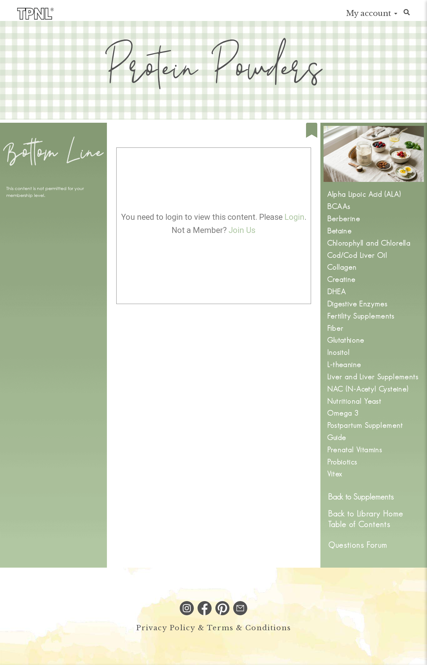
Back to (361, 496)
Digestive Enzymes (357, 303)
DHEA (336, 291)
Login (294, 217)
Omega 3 (343, 413)
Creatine (341, 279)
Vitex (335, 473)
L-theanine (344, 364)
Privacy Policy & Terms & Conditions (213, 628)
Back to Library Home (366, 513)
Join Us (242, 230)
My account (368, 13)
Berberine (343, 218)
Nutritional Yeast (354, 401)
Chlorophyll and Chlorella (369, 243)
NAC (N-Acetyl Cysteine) (368, 388)
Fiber (335, 328)
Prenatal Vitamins (355, 449)
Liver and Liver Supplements (373, 376)
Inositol (338, 352)
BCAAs (339, 206)
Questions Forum (358, 544)
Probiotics (342, 461)
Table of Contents (359, 524)
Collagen (342, 267)
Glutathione (345, 340)
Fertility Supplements (361, 316)
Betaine (339, 230)
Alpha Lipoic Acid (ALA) (364, 194)
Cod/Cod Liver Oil (357, 255)
